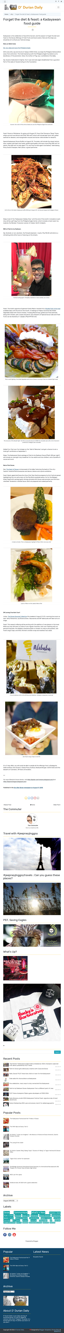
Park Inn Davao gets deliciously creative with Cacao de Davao (28, 1069)
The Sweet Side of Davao (35, 1222)
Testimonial (25, 1222)
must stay (7, 1220)
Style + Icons (8, 1215)
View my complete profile (32, 827)
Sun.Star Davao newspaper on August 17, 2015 (28, 787)
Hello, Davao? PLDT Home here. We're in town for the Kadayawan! (29, 1073)
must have (52, 1222)
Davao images (43, 1220)
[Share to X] (29, 798)
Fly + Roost (16, 1220)
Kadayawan (56, 1215)
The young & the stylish (16, 1142)
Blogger (35, 1241)
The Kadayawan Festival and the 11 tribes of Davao (24, 1118)
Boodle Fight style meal (53, 308)
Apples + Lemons (46, 1218)
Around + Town (54, 1213)
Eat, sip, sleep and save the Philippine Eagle (16, 48)
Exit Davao (57, 1218)
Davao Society (44, 1215)
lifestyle (18, 1215)
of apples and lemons (9, 1222)
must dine (57, 1220)
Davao (7, 1212)
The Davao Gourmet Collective (17, 616)
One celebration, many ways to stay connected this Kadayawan (29, 1083)
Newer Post (7, 805)
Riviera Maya (56, 1330)
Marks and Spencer (21, 1218)
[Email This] (26, 798)
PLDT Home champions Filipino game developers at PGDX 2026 (29, 1093)
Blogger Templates (45, 1330)
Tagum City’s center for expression (20, 1158)
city (11, 14)
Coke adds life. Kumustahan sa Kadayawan (22, 1078)
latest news (46, 1222)
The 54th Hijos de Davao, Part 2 (19, 1126)
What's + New (38, 1212)
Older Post (56, 805)
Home (6, 14)
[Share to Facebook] (32, 798)
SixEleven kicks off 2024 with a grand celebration (23, 1182)
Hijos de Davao (34, 1218)
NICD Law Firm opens (16, 1174)
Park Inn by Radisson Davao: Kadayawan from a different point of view (31, 1088)
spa (51, 1220)
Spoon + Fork (8, 1218)
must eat (25, 1215)
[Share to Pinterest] (35, 798)
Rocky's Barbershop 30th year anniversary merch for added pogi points (31, 1103)
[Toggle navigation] (5, 1)
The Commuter (33, 825)
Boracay (25, 1220)
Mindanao (34, 1215)
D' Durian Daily (19, 1330)
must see (33, 1220)
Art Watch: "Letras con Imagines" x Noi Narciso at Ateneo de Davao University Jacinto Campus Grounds (20, 1275)
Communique (20, 1212)
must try (18, 1222)
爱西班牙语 (57, 1331)
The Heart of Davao (12, 469)
